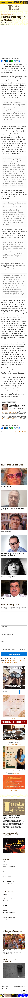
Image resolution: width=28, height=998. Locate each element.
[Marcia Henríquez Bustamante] (5, 407)
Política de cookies (8, 915)
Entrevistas (6, 869)
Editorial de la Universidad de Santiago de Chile (12, 418)
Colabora (5, 910)
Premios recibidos (8, 907)
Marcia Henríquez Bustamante (17, 406)
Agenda (5, 864)
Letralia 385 (22, 432)
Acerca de (4, 402)
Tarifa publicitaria (11, 897)
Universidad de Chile (6, 411)
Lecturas (5, 874)
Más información (16, 773)
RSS (4, 922)
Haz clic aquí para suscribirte (14, 744)
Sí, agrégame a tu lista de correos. (13, 649)
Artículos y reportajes (9, 866)
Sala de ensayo (7, 878)
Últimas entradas (11, 402)
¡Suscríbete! (6, 920)
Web (2, 641)
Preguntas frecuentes (9, 912)
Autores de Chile (13, 432)
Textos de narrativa (7, 14)
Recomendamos (7, 876)
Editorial (5, 861)
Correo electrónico (8, 634)
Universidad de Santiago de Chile (9, 412)
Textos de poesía (7, 883)
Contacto (5, 894)
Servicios (5, 900)
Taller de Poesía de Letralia (8, 771)
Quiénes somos (7, 903)
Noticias (5, 871)
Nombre (4, 626)
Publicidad (14, 718)
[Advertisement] (14, 42)
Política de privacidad (9, 917)
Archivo (5, 905)
